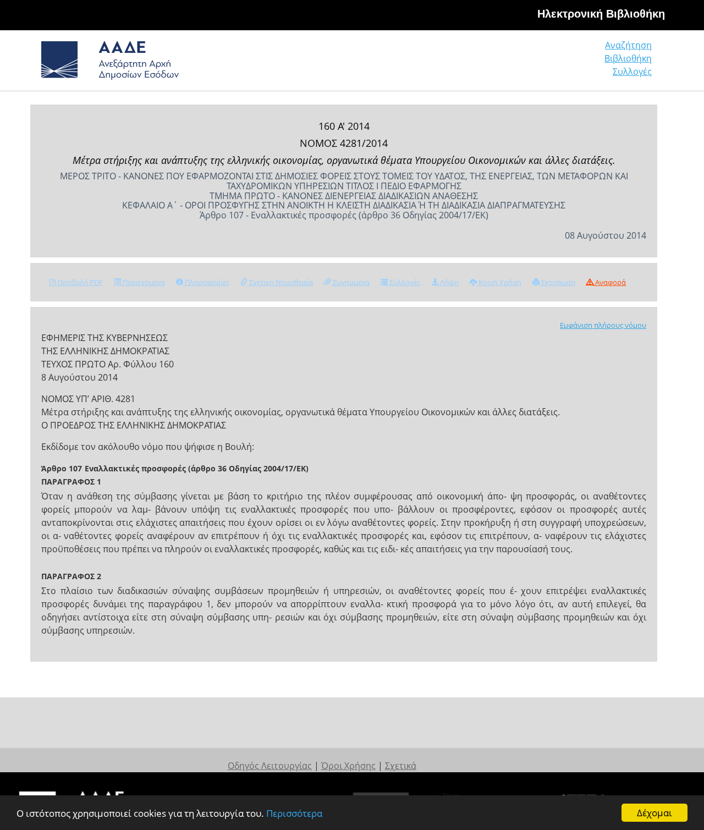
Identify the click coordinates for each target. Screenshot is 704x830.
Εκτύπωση (557, 282)
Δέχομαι (654, 812)
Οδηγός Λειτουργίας (270, 766)
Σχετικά (400, 766)
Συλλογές (632, 71)
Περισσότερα (294, 813)
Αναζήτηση (628, 45)
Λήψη (448, 282)
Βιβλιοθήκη (628, 58)
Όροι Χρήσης (348, 766)
